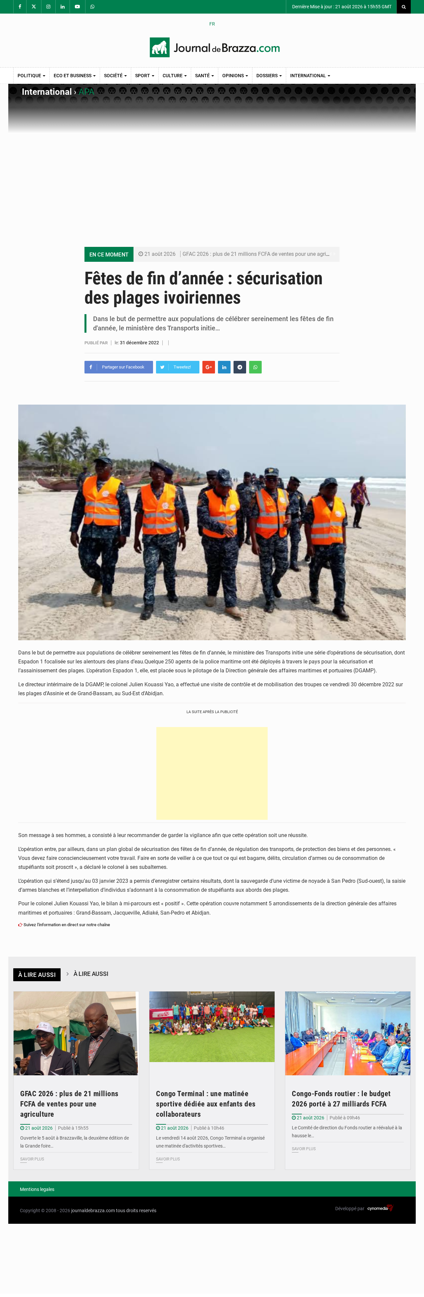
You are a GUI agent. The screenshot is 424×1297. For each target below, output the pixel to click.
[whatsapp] (255, 367)
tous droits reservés (136, 1210)
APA (86, 92)
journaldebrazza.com (93, 1210)
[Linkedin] (224, 367)
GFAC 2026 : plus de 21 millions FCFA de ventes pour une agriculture (262, 254)
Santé (203, 75)
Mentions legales (37, 1189)
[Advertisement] (212, 183)
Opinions (233, 75)
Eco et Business (73, 75)
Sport (143, 75)
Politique (30, 75)
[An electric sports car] (76, 1033)
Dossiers (267, 75)
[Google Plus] (208, 367)
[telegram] (240, 367)
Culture (173, 75)
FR (212, 24)
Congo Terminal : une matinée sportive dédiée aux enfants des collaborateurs (206, 1104)
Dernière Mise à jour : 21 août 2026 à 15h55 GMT (341, 6)
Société (114, 75)
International (308, 75)
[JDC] (215, 47)
